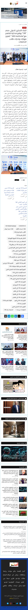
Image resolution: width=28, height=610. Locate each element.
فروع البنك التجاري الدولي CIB (17, 279)
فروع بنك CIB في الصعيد (19, 288)
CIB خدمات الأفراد (20, 229)
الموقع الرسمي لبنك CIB (19, 254)
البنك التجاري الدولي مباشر (18, 251)
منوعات (17, 582)
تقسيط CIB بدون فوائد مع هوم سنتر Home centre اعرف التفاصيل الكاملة (9, 191)
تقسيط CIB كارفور (20, 263)
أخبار (23, 571)
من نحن (8, 607)
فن (13, 575)
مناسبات (14, 589)
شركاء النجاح (7, 575)
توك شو (18, 578)
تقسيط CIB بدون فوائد (19, 260)
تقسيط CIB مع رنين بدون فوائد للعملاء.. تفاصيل (21, 190)
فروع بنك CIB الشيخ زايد (19, 285)
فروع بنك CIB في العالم (19, 291)
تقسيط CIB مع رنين (8, 263)
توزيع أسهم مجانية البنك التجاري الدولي (15, 269)
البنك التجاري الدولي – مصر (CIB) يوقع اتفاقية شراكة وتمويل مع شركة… (7, 352)
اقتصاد (20, 24)
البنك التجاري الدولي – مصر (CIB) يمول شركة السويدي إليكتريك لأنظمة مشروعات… (21, 367)
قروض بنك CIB (21, 304)
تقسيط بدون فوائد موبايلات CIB (17, 266)
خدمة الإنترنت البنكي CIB (19, 273)
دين (4, 578)
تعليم (22, 582)
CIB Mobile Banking (10, 226)
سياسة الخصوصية (21, 607)
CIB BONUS (22, 226)
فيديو (5, 582)
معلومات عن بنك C (20, 310)
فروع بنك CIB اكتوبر (20, 282)
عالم (14, 571)
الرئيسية (24, 24)
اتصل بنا (4, 607)
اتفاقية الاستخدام (13, 607)
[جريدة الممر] (14, 3)
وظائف (10, 585)
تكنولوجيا (11, 582)
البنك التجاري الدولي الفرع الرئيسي (17, 248)
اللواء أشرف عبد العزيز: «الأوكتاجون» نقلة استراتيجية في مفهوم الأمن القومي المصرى (10, 505)
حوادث (10, 571)
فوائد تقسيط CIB (7, 300)
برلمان (16, 575)
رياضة (5, 571)
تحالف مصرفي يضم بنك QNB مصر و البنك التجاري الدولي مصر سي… (21, 352)
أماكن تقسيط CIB (20, 235)
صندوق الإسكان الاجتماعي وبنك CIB (16, 276)
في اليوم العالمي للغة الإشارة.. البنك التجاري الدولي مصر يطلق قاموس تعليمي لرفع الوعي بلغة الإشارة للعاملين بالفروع (21, 209)
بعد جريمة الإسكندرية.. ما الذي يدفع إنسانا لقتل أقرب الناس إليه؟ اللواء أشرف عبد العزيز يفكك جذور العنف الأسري (10, 473)
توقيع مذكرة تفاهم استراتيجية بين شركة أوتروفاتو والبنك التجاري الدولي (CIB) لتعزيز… (22, 337)
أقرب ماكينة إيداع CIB (19, 232)
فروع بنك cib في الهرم (20, 300)
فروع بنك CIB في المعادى (19, 297)
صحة (8, 578)
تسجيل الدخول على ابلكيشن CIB (17, 257)
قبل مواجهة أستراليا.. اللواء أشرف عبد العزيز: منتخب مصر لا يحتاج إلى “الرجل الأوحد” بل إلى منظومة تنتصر (10, 512)
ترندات (15, 585)
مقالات (23, 578)
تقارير (12, 578)
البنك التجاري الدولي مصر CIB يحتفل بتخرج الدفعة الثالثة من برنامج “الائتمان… (7, 367)
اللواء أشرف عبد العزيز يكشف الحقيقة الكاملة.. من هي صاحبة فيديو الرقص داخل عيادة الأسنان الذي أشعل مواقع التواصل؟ (10, 481)
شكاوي (5, 585)
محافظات (22, 575)
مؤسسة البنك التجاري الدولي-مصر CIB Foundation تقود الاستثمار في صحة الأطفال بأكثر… (7, 337)
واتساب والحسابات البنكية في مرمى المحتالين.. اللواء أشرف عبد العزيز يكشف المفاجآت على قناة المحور (10, 498)
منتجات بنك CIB (8, 310)
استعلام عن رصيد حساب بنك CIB (17, 241)
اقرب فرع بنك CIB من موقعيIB (17, 245)
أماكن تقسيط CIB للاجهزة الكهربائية (16, 238)
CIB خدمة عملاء (8, 229)
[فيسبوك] (22, 316)
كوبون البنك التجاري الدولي (18, 307)
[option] (14, 454)
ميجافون (11, 598)
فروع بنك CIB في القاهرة (19, 294)
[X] (19, 316)
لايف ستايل (22, 585)
